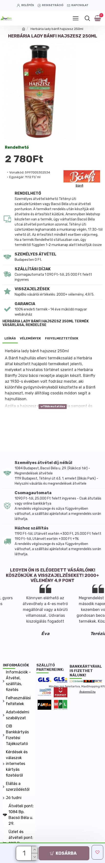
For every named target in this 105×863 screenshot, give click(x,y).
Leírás (10, 338)
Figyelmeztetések (61, 338)
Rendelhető (17, 147)
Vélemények (30, 338)
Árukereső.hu (87, 691)
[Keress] (87, 18)
